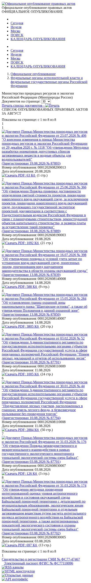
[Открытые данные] (17, 575)
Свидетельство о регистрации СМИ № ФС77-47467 (41, 559)
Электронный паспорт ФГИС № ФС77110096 (38, 563)
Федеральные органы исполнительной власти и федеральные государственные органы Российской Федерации (49, 82)
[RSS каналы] (13, 567)
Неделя (16, 27)
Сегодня (17, 23)
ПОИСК (17, 35)
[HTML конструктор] (18, 571)
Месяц (15, 31)
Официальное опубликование (33, 74)
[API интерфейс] (15, 579)
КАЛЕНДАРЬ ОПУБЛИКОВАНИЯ (38, 39)
